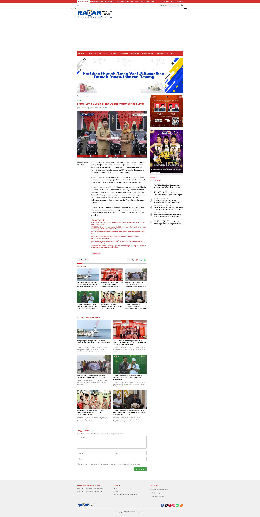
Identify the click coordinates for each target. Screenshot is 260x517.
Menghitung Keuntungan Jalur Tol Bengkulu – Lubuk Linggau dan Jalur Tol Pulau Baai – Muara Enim (118, 223)
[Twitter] (166, 505)
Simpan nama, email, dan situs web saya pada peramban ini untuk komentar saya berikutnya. (109, 464)
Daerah (89, 53)
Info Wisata (124, 53)
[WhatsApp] (177, 505)
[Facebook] (162, 505)
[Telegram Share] (140, 259)
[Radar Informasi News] (95, 14)
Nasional (98, 53)
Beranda (81, 53)
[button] (178, 5)
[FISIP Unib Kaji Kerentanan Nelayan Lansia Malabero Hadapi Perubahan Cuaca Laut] (136, 274)
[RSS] (181, 505)
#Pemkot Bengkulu (157, 496)
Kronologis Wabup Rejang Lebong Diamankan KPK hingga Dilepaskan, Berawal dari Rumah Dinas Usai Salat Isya (168, 201)
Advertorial (160, 53)
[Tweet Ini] (132, 259)
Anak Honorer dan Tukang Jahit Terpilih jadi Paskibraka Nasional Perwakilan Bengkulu (167, 215)
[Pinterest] (170, 505)
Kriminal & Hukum (148, 53)
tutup (74, 8)
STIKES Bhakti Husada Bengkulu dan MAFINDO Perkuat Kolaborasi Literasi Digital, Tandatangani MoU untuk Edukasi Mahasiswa (171, 1)
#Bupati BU (96, 253)
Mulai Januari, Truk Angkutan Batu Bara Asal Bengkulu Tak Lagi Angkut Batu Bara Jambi (168, 223)
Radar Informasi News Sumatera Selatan (90, 488)
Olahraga (114, 53)
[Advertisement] (130, 36)
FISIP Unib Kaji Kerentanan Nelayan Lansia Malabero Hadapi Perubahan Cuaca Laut (117, 232)
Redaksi (116, 488)
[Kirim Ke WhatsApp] (145, 259)
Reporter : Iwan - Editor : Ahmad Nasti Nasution (94, 107)
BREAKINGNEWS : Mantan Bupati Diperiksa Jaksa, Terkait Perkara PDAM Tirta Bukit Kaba (168, 208)
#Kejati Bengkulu (157, 493)
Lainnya (170, 53)
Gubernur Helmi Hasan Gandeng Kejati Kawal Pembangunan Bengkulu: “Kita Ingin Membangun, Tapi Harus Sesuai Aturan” (118, 247)
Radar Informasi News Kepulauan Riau (89, 491)
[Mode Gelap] (182, 5)
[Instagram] (173, 505)
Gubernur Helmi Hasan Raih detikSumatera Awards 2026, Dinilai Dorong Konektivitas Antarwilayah (115, 237)
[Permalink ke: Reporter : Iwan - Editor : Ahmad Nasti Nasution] (78, 108)
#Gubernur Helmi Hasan (159, 489)
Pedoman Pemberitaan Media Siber (125, 494)
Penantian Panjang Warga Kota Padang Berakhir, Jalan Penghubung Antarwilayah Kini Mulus (168, 186)
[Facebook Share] (128, 259)
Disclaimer (116, 491)
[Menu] (78, 5)
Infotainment (135, 53)
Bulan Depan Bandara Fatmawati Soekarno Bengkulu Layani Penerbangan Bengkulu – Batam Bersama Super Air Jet (168, 194)
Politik (106, 53)
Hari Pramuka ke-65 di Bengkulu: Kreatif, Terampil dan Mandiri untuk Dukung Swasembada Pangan (117, 242)
